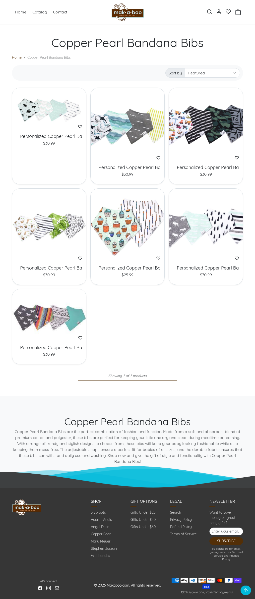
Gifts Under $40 (143, 519)
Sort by (175, 72)
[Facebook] (40, 587)
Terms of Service (183, 534)
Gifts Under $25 (143, 512)
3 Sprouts (98, 512)
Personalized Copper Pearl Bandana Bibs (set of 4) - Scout (206, 268)
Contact (60, 11)
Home (20, 11)
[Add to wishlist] (80, 127)
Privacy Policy (181, 519)
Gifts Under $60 (143, 527)
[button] (209, 11)
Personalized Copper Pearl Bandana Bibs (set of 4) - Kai (128, 167)
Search (175, 512)
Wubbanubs (100, 555)
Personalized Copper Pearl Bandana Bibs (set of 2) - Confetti (128, 268)
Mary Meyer (100, 541)
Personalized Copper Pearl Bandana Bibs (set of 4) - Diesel (206, 167)
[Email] (57, 587)
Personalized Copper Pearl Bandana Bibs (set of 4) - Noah (49, 268)
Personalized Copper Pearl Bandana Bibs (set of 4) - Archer (49, 136)
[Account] (219, 11)
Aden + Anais (101, 519)
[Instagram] (48, 587)
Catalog (39, 11)
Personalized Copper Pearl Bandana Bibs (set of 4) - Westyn (49, 347)
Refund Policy (181, 527)
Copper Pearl (101, 534)
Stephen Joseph (104, 548)
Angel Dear (100, 527)
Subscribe (226, 541)
